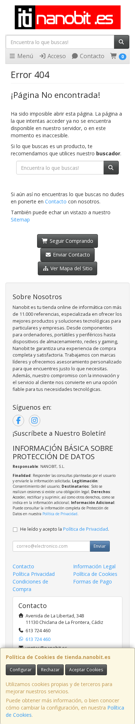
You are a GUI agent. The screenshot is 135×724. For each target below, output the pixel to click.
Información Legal (94, 566)
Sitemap (20, 219)
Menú (24, 56)
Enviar (100, 546)
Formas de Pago (92, 581)
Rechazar (50, 670)
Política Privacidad (34, 573)
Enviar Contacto (70, 254)
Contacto (91, 56)
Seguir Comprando (70, 240)
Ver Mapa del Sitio (71, 268)
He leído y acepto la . (64, 529)
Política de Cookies (95, 573)
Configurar (21, 670)
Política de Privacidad (59, 513)
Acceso (56, 56)
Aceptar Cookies (86, 670)
